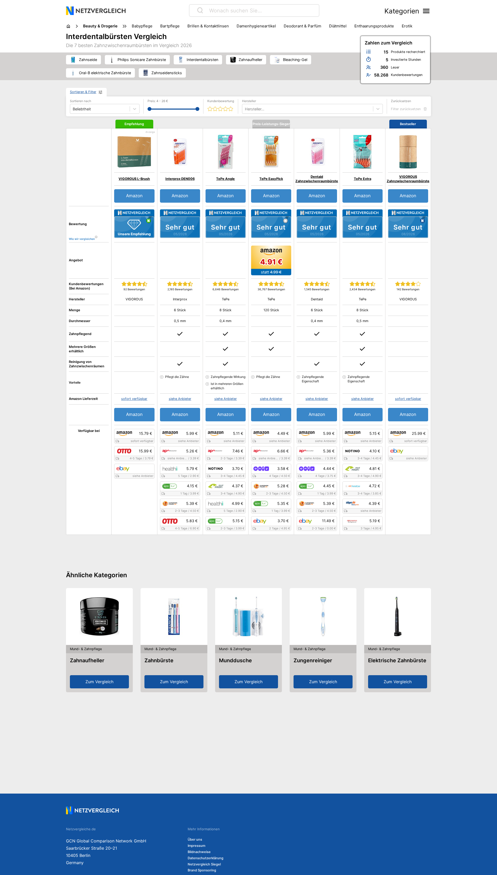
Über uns (195, 839)
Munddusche (235, 660)
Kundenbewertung (220, 101)
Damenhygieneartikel (256, 26)
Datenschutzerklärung (205, 858)
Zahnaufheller (87, 660)
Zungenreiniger (313, 660)
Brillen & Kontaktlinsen (208, 26)
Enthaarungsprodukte (374, 26)
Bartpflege (170, 26)
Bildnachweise (199, 852)
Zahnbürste (158, 660)
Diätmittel (338, 26)
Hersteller (249, 101)
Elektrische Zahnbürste (397, 660)
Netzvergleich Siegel (204, 864)
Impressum (196, 846)
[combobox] (245, 109)
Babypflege (142, 26)
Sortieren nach (80, 101)
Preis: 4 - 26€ (158, 101)
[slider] (149, 109)
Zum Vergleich (99, 681)
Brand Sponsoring (202, 870)
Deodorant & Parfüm (302, 26)
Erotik (407, 26)
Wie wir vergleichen (82, 239)
